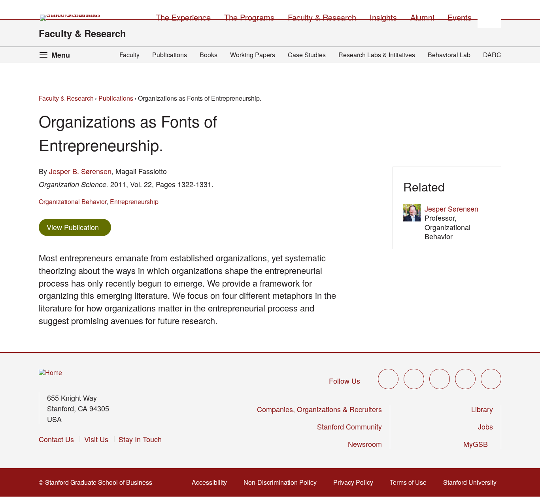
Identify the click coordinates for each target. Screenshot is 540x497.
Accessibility (212, 482)
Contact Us (56, 439)
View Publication (79, 226)
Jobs (485, 426)
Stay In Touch (140, 439)
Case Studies (307, 54)
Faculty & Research (82, 33)
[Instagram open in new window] (439, 379)
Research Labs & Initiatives (376, 54)
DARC (492, 54)
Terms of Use (410, 482)
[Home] (50, 373)
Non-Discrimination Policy (282, 482)
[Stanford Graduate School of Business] (71, 18)
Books (208, 54)
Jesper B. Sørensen (80, 171)
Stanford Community (349, 426)
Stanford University (472, 482)
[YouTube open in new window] (465, 379)
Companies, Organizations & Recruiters (319, 409)
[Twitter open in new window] (388, 379)
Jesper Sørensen (451, 208)
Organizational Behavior (72, 201)
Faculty (129, 54)
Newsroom (365, 444)
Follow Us (344, 380)
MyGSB (478, 444)
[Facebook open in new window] (414, 379)
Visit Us (96, 439)
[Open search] (489, 16)
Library (482, 409)
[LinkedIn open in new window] (491, 379)
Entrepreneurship (134, 201)
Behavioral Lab (449, 54)
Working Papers (252, 54)
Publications (169, 54)
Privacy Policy (355, 482)
